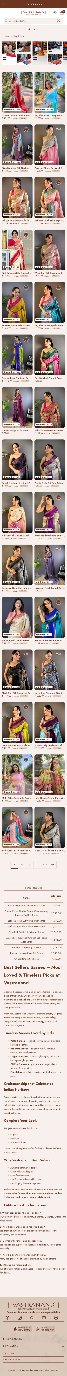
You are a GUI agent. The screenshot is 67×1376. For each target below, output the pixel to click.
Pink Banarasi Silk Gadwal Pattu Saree (26, 926)
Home (6, 36)
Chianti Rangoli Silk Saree (26, 958)
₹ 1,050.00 (56, 920)
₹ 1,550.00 (55, 932)
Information (33, 1346)
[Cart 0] (61, 12)
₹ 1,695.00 (56, 939)
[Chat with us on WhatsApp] (55, 12)
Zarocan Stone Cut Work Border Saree (26, 920)
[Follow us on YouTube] (45, 1317)
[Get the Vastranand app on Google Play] (45, 1329)
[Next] (52, 865)
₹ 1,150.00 (56, 905)
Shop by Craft (33, 1359)
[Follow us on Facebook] (9, 1317)
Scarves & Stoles (18, 1142)
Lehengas (14, 1138)
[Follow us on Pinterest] (33, 1317)
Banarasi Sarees (32, 1017)
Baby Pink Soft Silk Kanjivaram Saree (26, 932)
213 (45, 864)
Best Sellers (18, 36)
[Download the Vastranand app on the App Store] (22, 1329)
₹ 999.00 (56, 913)
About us (33, 1353)
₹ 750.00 (56, 958)
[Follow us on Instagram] (21, 1317)
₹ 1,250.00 (55, 926)
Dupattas (14, 1134)
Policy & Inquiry (33, 1339)
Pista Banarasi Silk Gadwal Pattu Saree (26, 905)
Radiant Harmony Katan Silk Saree (26, 953)
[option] (9, 53)
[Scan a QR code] (59, 21)
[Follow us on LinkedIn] (57, 1317)
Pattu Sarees (15, 1013)
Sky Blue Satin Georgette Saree (26, 947)
